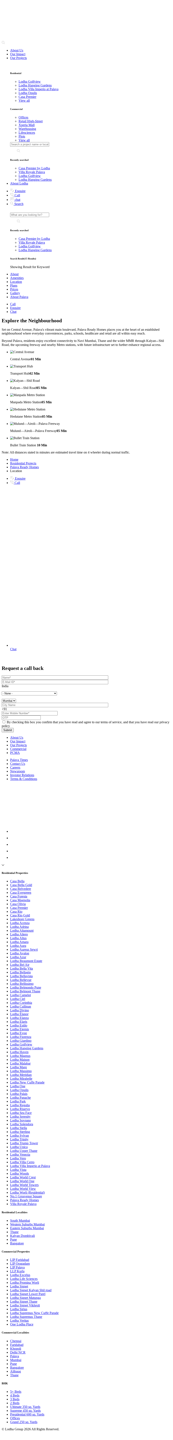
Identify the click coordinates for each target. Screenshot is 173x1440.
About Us (16, 50)
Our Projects (18, 58)
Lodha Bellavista (21, 976)
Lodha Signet (19, 1286)
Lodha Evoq (18, 1033)
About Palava (19, 297)
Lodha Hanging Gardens (35, 179)
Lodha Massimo (21, 1071)
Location (16, 281)
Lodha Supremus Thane (26, 1317)
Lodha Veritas (19, 1320)
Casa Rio (16, 911)
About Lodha (19, 183)
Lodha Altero (19, 934)
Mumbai (15, 1360)
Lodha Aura (18, 945)
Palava (14, 1356)
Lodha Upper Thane (23, 1151)
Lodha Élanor (19, 1014)
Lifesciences (27, 132)
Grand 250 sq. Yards (23, 1422)
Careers (15, 767)
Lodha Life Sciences (24, 1279)
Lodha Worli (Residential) (27, 1192)
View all (24, 100)
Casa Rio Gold (20, 915)
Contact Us (17, 763)
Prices (14, 289)
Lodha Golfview (30, 176)
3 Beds (14, 1399)
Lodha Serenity (20, 1116)
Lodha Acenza (20, 923)
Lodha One (17, 1086)
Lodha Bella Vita (21, 968)
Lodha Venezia (20, 1154)
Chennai (15, 1341)
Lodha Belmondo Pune (25, 987)
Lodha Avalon (19, 953)
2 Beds (14, 1403)
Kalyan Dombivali (22, 1236)
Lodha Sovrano (20, 1120)
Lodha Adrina (19, 927)
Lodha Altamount (22, 930)
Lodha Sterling (20, 1132)
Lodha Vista (18, 1169)
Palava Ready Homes (24, 467)
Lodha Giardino (20, 1040)
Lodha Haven (19, 1052)
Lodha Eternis (19, 1029)
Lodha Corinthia (21, 1002)
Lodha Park (18, 1101)
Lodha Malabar (20, 1063)
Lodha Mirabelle (21, 1078)
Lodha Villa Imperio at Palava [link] (38, 89)
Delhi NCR (18, 1352)
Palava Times (19, 760)
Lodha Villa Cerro (22, 1162)
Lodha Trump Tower (24, 1143)
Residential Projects (23, 463)
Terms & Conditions (23, 779)
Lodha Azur (18, 957)
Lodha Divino (19, 1010)
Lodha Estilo (18, 1025)
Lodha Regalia (20, 1105)
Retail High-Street (31, 121)
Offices (23, 117)
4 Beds (14, 1395)
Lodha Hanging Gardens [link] (35, 85)
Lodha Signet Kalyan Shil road (30, 1290)
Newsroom (17, 771)
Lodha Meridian (21, 1075)
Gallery (15, 293)
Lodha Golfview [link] (30, 81)
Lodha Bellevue (20, 980)
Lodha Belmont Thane (25, 991)
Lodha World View (23, 1188)
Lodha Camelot (20, 995)
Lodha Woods (19, 1173)
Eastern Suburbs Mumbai (27, 1228)
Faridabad (16, 1345)
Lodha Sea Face (21, 1113)
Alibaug (15, 1371)
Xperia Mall (27, 125)
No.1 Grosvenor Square (26, 1196)
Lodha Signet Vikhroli (25, 1305)
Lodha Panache (20, 1097)
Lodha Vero (18, 1158)
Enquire (20, 191)
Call (17, 195)
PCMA (15, 752)
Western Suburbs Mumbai (27, 1224)
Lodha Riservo (20, 1109)
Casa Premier (19, 908)
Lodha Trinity (19, 1139)
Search (18, 204)
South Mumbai (20, 1220)
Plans (13, 285)
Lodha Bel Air (19, 964)
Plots (22, 136)
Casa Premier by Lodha (34, 168)
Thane (14, 1232)
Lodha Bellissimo (22, 983)
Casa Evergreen (20, 892)
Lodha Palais (18, 1094)
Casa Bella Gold (21, 885)
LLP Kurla (17, 1271)
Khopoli (15, 1348)
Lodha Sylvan (19, 1135)
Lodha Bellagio (20, 972)
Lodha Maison (20, 1059)
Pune (13, 1239)
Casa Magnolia (20, 900)
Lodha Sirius (18, 1309)
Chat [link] (13, 311)
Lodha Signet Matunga (25, 1298)
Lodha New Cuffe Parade (27, 1082)
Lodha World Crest (23, 1177)
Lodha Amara (19, 942)
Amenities (17, 278)
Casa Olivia (18, 904)
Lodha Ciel (17, 999)
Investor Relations (22, 775)
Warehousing (27, 129)
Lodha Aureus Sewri (24, 949)
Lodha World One (22, 1181)
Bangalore (17, 1243)
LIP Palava (17, 1267)
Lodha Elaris (18, 1021)
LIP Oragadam (20, 1263)
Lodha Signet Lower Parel (27, 1294)
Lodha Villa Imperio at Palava (30, 1166)
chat (17, 199)
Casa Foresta (18, 896)
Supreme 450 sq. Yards (25, 1410)
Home (14, 459)
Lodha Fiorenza (20, 1037)
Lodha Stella (18, 1128)
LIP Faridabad (19, 1260)
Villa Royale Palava (32, 172)
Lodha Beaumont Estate (26, 961)
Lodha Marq (18, 1067)
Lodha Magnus (20, 1056)
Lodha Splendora (21, 1124)
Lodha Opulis (19, 1090)
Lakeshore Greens (22, 919)
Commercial (18, 749)
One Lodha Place (21, 1324)
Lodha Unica (19, 1147)
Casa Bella (17, 881)
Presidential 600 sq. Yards (27, 1414)
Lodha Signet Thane (23, 1301)
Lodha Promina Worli (24, 1282)
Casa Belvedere (20, 889)
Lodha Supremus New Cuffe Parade (34, 1313)
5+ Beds (15, 1391)
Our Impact (17, 54)
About (14, 274)
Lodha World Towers (24, 1185)
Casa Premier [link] (27, 97)
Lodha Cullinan (20, 1006)
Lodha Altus (18, 938)
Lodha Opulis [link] (28, 93)
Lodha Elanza (19, 1018)
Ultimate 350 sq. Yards (25, 1407)
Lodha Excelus (20, 1275)
